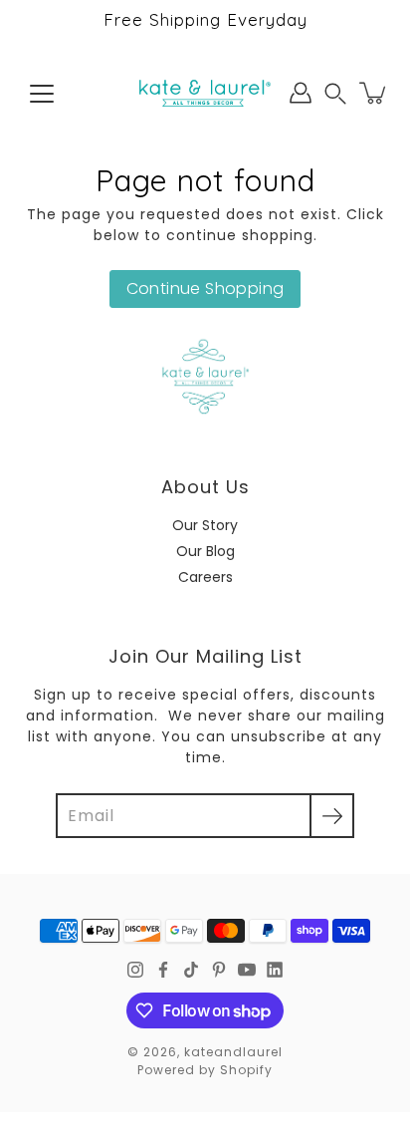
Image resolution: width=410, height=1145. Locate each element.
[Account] (300, 93)
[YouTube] (247, 970)
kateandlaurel (233, 1051)
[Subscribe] (331, 815)
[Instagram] (135, 970)
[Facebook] (163, 970)
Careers (205, 577)
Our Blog (205, 551)
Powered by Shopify (205, 1069)
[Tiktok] (191, 970)
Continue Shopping (205, 288)
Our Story (205, 525)
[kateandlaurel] (205, 93)
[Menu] (42, 94)
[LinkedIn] (275, 970)
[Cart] (374, 93)
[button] (335, 93)
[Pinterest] (219, 970)
